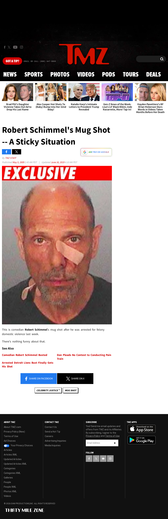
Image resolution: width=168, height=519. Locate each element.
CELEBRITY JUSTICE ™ (48, 390)
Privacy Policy (93, 436)
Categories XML (12, 473)
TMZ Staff (10, 157)
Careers (49, 436)
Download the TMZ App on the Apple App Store (142, 429)
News (10, 75)
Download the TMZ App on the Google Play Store (142, 440)
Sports (33, 75)
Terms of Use (11, 436)
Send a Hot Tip (52, 431)
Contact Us (51, 427)
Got (12, 61)
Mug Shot (70, 390)
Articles (8, 450)
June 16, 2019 (58, 162)
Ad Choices (10, 441)
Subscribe (115, 443)
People (7, 482)
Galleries (8, 477)
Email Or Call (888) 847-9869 (40, 61)
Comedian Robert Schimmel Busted (24, 355)
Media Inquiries (53, 445)
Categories (9, 468)
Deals (153, 75)
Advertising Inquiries (55, 441)
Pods (108, 75)
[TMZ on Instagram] (21, 47)
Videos (85, 75)
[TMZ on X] (9, 47)
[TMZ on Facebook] (4, 47)
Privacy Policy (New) (14, 431)
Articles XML (10, 454)
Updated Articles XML (15, 464)
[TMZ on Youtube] (15, 47)
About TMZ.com (12, 427)
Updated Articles (12, 459)
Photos (59, 75)
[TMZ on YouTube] (103, 458)
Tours (130, 75)
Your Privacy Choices (21, 445)
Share (41, 378)
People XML (10, 486)
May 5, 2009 (18, 162)
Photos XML (10, 491)
